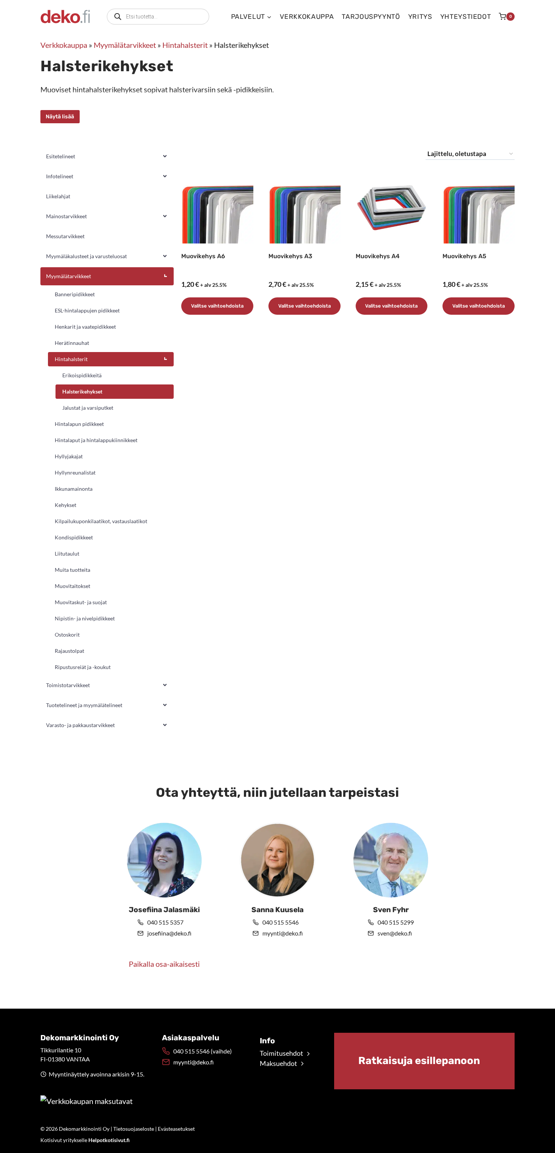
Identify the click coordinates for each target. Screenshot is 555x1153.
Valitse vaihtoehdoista (217, 306)
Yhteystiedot (465, 16)
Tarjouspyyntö (371, 16)
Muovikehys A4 (377, 256)
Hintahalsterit (185, 44)
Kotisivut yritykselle (85, 1140)
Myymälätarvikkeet (125, 44)
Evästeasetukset (176, 1128)
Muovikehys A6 (203, 256)
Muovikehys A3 (290, 256)
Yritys (420, 16)
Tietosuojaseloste (133, 1128)
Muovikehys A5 (464, 256)
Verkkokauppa (307, 16)
